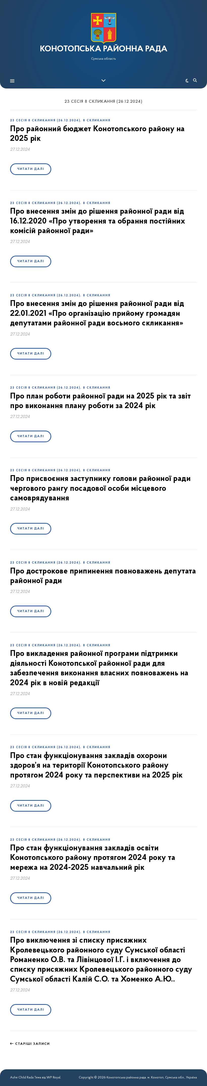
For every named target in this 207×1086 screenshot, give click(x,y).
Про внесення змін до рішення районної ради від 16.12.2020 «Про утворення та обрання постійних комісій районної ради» (97, 221)
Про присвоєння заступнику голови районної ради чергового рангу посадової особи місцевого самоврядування (100, 488)
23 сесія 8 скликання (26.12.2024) (45, 120)
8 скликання (96, 120)
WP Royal (53, 1077)
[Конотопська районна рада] (103, 28)
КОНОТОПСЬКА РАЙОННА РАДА (103, 49)
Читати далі (30, 169)
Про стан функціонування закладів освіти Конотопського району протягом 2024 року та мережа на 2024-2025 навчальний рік (92, 858)
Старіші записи (32, 1044)
